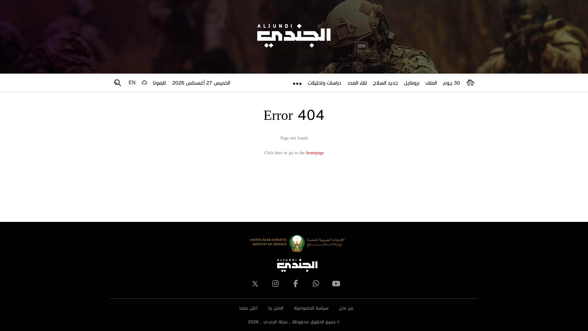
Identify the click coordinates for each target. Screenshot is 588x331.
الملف (431, 83)
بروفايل (411, 83)
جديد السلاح (385, 83)
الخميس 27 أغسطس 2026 (201, 83)
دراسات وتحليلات (324, 83)
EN (132, 82)
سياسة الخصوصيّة (311, 307)
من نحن (346, 307)
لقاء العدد (357, 83)
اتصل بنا (275, 307)
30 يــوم (451, 83)
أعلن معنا (248, 307)
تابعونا (159, 83)
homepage (315, 152)
